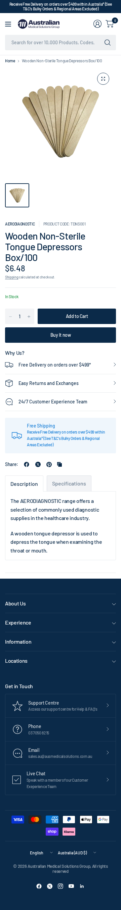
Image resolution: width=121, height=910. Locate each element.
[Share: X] (38, 464)
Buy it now (60, 335)
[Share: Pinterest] (49, 464)
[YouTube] (71, 886)
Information (18, 641)
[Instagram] (60, 886)
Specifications (69, 483)
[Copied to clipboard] (59, 464)
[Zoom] (103, 79)
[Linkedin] (82, 886)
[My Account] (97, 24)
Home (10, 61)
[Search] (107, 42)
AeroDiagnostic (20, 223)
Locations (16, 660)
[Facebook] (39, 886)
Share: (11, 464)
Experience (18, 622)
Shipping (11, 277)
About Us (15, 603)
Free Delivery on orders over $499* (54, 365)
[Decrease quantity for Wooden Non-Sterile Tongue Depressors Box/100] (10, 316)
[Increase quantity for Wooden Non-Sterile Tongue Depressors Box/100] (29, 316)
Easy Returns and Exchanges (48, 383)
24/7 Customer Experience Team (52, 401)
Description (24, 483)
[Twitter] (49, 886)
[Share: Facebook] (26, 464)
